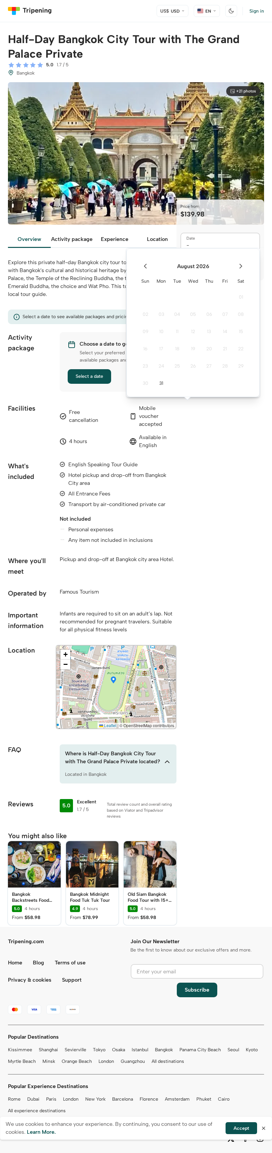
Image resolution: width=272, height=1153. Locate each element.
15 (241, 331)
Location (157, 239)
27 (209, 366)
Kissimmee (20, 1050)
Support (72, 980)
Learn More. (41, 1132)
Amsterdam (177, 1099)
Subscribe (197, 990)
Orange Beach (77, 1061)
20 (209, 349)
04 (177, 314)
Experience (114, 239)
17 (161, 349)
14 (225, 331)
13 (209, 331)
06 (209, 314)
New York (95, 1099)
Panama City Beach (200, 1050)
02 (145, 314)
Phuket (203, 1099)
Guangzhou (133, 1061)
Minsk (48, 1061)
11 (177, 331)
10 (161, 331)
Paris (51, 1099)
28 (225, 366)
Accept (241, 1128)
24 (161, 366)
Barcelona (122, 1099)
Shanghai (48, 1050)
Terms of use (70, 962)
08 (241, 314)
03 (161, 314)
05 (193, 314)
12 (193, 331)
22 (240, 349)
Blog (38, 962)
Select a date (89, 376)
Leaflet (109, 725)
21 (225, 349)
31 (161, 383)
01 (241, 297)
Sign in (256, 11)
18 (177, 349)
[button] (113, 680)
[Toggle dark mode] (231, 11)
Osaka (118, 1050)
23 (145, 366)
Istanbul (140, 1050)
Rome (14, 1099)
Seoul (233, 1050)
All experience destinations (37, 1111)
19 (193, 349)
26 (193, 366)
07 (225, 314)
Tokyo (99, 1050)
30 (145, 383)
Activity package (72, 239)
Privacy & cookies (29, 980)
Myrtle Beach (22, 1061)
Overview (29, 239)
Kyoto (252, 1050)
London (106, 1061)
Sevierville (75, 1050)
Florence (149, 1099)
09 (145, 331)
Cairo (224, 1099)
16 (145, 349)
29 (240, 366)
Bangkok (164, 1050)
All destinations (168, 1061)
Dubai (33, 1099)
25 (177, 366)
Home (15, 962)
